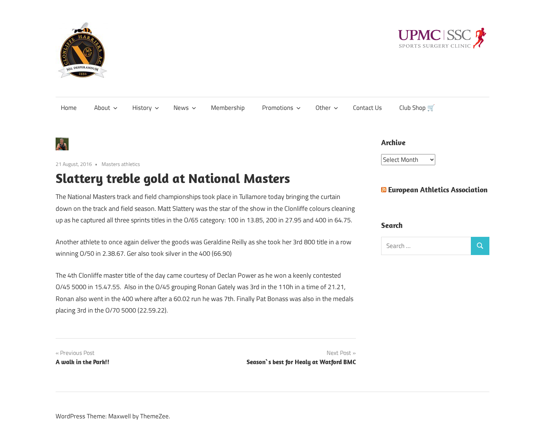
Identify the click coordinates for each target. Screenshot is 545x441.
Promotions (277, 107)
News (181, 107)
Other (323, 107)
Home (69, 107)
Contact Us (367, 107)
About (102, 107)
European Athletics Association (438, 189)
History (142, 107)
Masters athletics (121, 164)
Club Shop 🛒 (417, 107)
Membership (228, 107)
